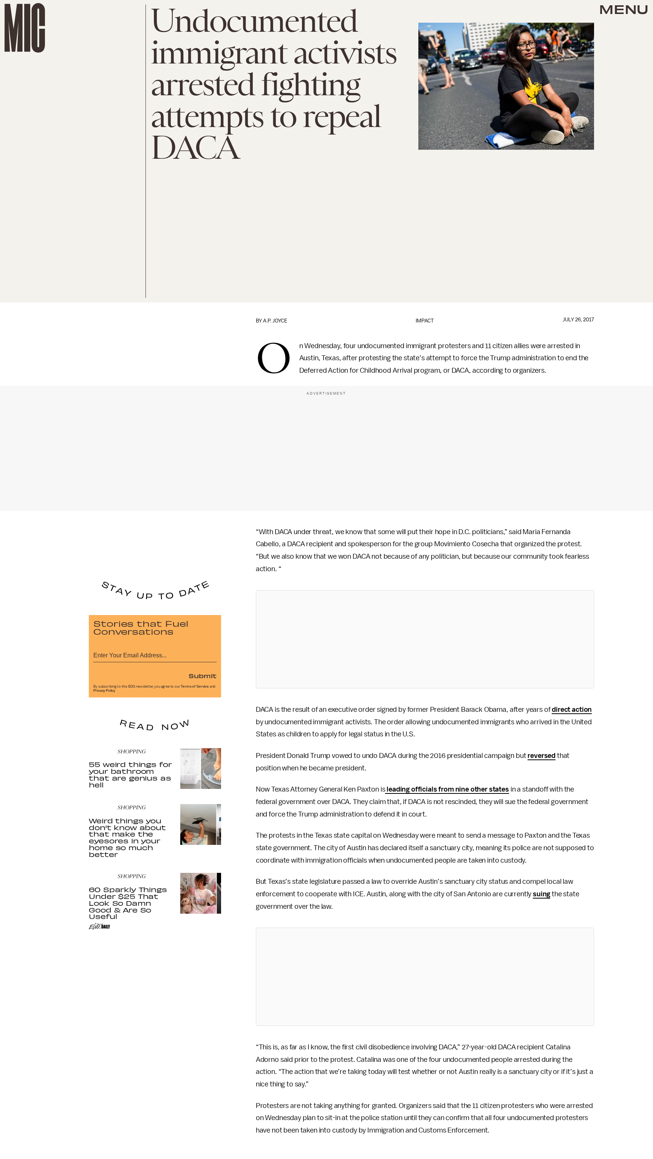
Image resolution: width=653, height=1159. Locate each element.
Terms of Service (195, 686)
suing (541, 894)
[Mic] (25, 28)
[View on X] (424, 639)
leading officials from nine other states (447, 789)
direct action (572, 709)
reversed (542, 755)
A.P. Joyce (275, 321)
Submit (203, 675)
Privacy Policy (104, 691)
